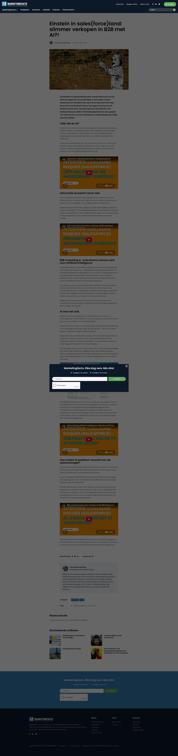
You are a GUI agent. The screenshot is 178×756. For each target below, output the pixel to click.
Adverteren (120, 4)
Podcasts (56, 10)
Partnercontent (68, 10)
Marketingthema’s (9, 10)
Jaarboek (46, 10)
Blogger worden (132, 4)
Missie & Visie (144, 4)
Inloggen (171, 4)
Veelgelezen (24, 10)
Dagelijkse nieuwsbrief (80, 373)
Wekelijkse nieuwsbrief (99, 373)
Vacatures (36, 10)
